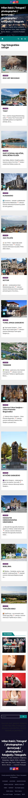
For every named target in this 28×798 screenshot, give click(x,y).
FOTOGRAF (5, 781)
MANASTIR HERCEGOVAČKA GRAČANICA (10, 520)
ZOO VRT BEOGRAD (11, 78)
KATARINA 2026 (11, 701)
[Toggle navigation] (25, 38)
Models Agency (9, 791)
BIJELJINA (7, 566)
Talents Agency (18, 791)
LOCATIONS (5, 75)
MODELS (6, 681)
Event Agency (17, 794)
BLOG (23, 794)
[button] (18, 38)
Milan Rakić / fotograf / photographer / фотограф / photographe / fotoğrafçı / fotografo (13, 14)
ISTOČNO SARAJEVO (11, 475)
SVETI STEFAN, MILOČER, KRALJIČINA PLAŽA (13, 154)
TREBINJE (7, 365)
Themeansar (14, 777)
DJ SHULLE (9, 684)
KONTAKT (11, 787)
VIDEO (5, 787)
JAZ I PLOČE (8, 238)
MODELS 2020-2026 (8, 784)
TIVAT (5, 111)
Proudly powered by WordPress (9, 775)
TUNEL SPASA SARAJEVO (13, 323)
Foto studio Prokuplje (8, 794)
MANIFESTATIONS (7, 644)
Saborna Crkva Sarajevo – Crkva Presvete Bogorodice (13, 409)
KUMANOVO (8, 196)
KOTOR (6, 280)
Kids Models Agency (19, 787)
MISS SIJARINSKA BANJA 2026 (11, 647)
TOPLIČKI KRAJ (9, 609)
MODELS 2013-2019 (19, 784)
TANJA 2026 (9, 666)
